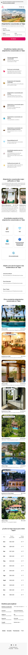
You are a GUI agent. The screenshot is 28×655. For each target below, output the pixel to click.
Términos (16, 648)
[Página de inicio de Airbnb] (3, 7)
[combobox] (13, 30)
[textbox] (7, 35)
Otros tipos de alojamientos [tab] (20, 606)
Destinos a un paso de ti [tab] (7, 606)
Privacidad (11, 648)
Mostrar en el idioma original (9, 3)
